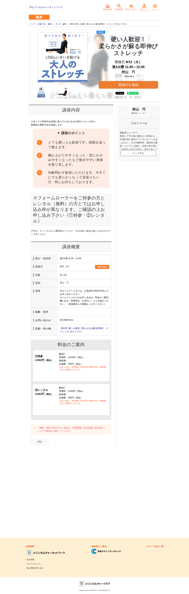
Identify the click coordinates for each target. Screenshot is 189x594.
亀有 (50, 24)
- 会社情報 (29, 559)
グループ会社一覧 (155, 546)
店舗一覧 (41, 24)
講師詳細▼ (129, 76)
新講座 (101, 32)
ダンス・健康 (60, 24)
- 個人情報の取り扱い (34, 568)
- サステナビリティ (33, 564)
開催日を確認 (128, 85)
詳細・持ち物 (94, 428)
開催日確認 (102, 267)
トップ (32, 24)
